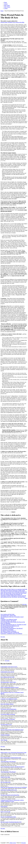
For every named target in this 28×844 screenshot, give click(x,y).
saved (23, 595)
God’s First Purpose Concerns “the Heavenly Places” (13, 766)
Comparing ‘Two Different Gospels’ (9, 619)
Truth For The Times (5, 777)
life (4, 593)
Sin (25, 595)
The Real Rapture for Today (7, 627)
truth (21, 597)
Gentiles (20, 590)
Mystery (10, 593)
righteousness (14, 595)
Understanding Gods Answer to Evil (9, 666)
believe (2, 589)
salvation (19, 595)
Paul (19, 593)
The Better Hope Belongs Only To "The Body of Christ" (13, 624)
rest (21, 594)
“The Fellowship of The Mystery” (8, 761)
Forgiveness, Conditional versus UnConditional (11, 633)
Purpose (8, 594)
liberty (2, 593)
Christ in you (14, 589)
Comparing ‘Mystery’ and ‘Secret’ (8, 620)
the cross (9, 597)
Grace (2, 591)
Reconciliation (17, 594)
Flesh (7, 590)
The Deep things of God (6, 724)
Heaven (5, 591)
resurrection (3, 595)
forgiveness (15, 590)
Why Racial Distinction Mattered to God (10, 625)
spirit (2, 597)
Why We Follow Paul (5, 782)
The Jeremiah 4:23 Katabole (7, 629)
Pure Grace (3, 594)
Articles (6, 3)
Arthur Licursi (12, 842)
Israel (13, 591)
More (26, 598)
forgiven (10, 590)
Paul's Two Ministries (5, 623)
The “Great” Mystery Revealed (8, 719)
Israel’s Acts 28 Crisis (5, 811)
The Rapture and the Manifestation (8, 709)
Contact (6, 8)
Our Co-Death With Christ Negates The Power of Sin (13, 622)
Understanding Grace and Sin (7, 671)
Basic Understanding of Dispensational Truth (11, 757)
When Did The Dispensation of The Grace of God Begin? (14, 787)
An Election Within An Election (8, 714)
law (26, 591)
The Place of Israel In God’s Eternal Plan (10, 795)
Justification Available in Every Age (9, 789)
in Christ (9, 591)
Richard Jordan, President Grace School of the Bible (12, 22)
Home (5, 2)
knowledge (22, 591)
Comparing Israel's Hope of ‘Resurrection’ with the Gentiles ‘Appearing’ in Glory (12, 801)
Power (24, 593)
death (23, 589)
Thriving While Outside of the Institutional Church (12, 729)
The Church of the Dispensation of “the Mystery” (12, 628)
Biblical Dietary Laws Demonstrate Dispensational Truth (13, 752)
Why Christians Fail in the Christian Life (10, 632)
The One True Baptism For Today (8, 816)
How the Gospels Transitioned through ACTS (11, 822)
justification (17, 591)
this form (24, 604)
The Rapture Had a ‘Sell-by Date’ (8, 615)
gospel (23, 590)
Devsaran (23, 842)
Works (23, 597)
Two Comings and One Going (7, 614)
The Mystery (14, 597)
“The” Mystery (4, 740)
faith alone (3, 590)
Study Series (7, 5)
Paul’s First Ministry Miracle (7, 704)
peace (22, 593)
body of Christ (7, 589)
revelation (8, 595)
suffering (5, 597)
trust (19, 597)
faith (26, 589)
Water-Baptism (4, 806)
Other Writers (7, 7)
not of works (15, 593)
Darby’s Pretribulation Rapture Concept (10, 687)
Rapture (11, 594)
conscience (19, 589)
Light (6, 593)
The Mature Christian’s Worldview (8, 631)
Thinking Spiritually (5, 734)
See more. (3, 636)
